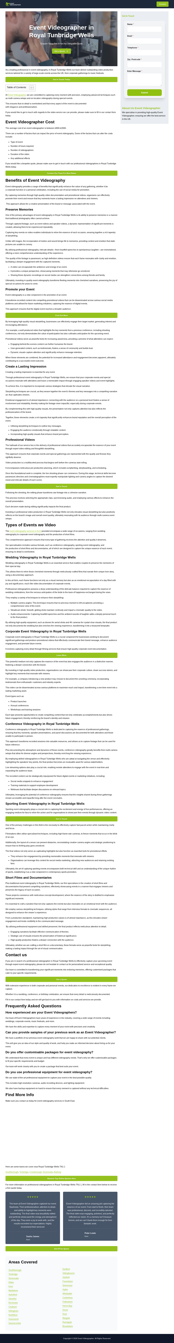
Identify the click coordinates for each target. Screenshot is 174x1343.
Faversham (68, 1281)
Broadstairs (68, 1326)
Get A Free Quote (61, 1249)
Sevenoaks (48, 1172)
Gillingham (13, 1311)
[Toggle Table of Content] (30, 88)
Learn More (61, 655)
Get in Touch (61, 486)
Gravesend (13, 1319)
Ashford (66, 1277)
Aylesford (13, 1295)
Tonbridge (23, 1172)
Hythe (65, 1289)
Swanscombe (15, 1323)
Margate (66, 1318)
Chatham (13, 1307)
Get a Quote (60, 51)
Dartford (66, 1269)
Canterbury (68, 1298)
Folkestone (68, 1302)
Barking (57, 1172)
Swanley (12, 1299)
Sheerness (67, 1285)
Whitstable (67, 1293)
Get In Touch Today (61, 79)
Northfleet (13, 1315)
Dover (65, 1310)
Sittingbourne (69, 1273)
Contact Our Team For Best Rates (61, 173)
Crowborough (35, 1172)
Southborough (11, 1172)
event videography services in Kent (25, 531)
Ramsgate (67, 1322)
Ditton (11, 1282)
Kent (11, 1286)
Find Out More (61, 315)
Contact (162, 4)
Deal (65, 1314)
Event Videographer (17, 95)
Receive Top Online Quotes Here (61, 1178)
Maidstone (13, 1290)
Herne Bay (67, 1306)
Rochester (13, 1303)
